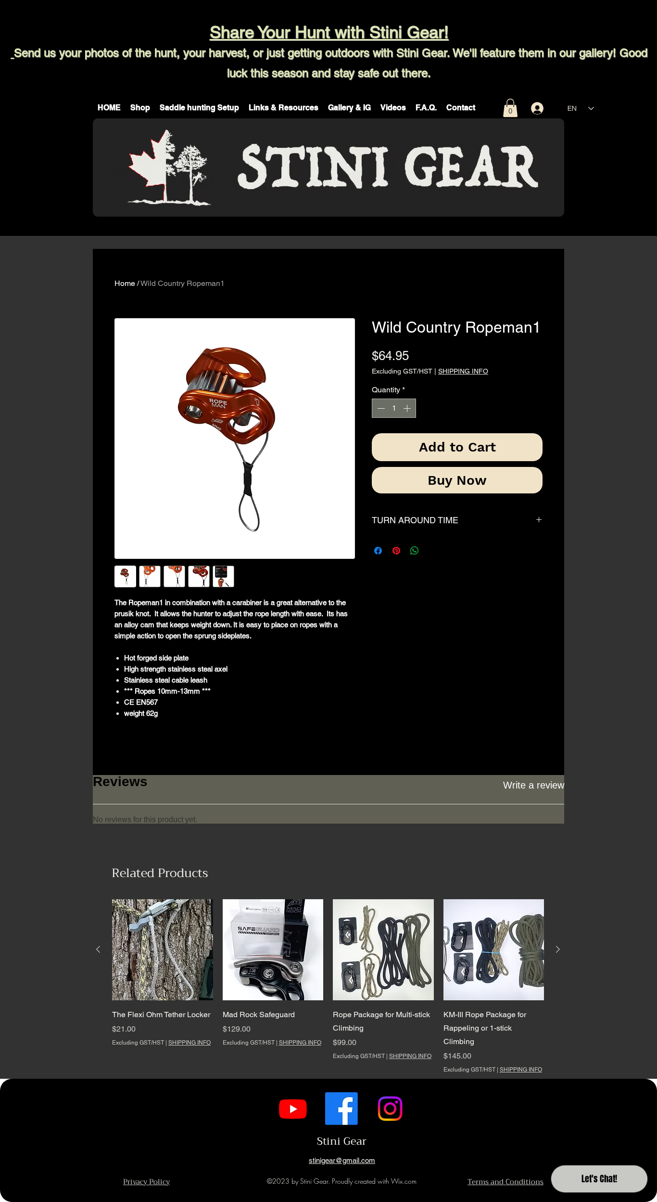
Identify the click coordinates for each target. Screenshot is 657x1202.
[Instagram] (390, 1108)
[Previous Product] (98, 949)
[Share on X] (433, 550)
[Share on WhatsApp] (414, 550)
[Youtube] (293, 1108)
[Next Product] (558, 949)
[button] (140, 108)
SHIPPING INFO (463, 371)
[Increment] (408, 408)
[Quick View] (162, 949)
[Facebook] (341, 1108)
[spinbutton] (394, 408)
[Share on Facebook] (378, 550)
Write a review (533, 785)
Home (124, 283)
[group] (328, 986)
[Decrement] (380, 408)
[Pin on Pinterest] (396, 550)
